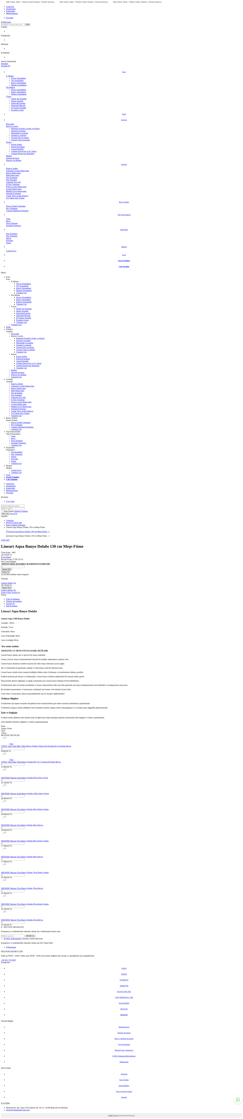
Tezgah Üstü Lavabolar (20, 140)
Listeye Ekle (6, 592)
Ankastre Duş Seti (13, 182)
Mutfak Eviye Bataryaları (16, 191)
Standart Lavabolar (18, 135)
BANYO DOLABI (14, 523)
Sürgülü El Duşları (13, 193)
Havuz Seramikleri (18, 90)
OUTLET (124, 1015)
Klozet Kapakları (18, 147)
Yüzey (8, 96)
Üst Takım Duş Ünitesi (15, 198)
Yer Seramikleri (17, 80)
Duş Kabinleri (11, 234)
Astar (8, 219)
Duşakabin (124, 230)
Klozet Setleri (16, 144)
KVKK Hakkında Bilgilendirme (124, 1056)
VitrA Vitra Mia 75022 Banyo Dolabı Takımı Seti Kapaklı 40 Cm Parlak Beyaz (39, 746)
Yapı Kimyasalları (124, 215)
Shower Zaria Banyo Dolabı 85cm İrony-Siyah (29, 778)
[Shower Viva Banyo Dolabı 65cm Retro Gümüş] (5, 902)
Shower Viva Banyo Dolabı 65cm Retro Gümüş (29, 904)
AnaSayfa (10, 7)
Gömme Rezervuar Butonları (22, 154)
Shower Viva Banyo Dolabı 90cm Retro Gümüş (29, 809)
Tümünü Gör (21, 293)
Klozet (8, 142)
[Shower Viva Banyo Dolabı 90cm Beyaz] (5, 823)
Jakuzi (8, 238)
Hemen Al (5, 572)
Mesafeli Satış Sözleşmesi (124, 1050)
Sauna (8, 243)
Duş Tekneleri (11, 236)
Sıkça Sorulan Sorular (124, 1091)
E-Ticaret (115, 1115)
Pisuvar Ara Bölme (13, 160)
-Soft (110, 1115)
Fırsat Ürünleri (124, 261)
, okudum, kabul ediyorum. (23, 939)
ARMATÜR (124, 986)
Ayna (124, 255)
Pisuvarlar (10, 124)
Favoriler (9, 18)
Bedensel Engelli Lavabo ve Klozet (25, 129)
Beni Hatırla (9, 511)
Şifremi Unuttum (21, 511)
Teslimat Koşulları (124, 1033)
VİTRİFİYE (124, 980)
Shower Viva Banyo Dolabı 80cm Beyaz (26, 857)
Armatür (124, 164)
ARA (27, 25)
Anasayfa (10, 520)
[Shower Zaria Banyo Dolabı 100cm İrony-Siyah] (5, 791)
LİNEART (5, 540)
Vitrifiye (124, 120)
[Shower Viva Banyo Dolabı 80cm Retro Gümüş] (5, 839)
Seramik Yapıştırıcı (13, 226)
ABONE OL (30, 936)
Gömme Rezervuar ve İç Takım (23, 151)
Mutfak (124, 247)
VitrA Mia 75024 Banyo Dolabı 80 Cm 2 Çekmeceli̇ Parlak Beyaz (34, 762)
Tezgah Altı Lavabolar (20, 138)
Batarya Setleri (12, 168)
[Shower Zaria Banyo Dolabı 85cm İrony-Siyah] (5, 775)
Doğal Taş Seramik (18, 99)
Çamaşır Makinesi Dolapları (17, 211)
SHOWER (5, 778)
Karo (124, 72)
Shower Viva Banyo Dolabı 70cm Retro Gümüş (29, 872)
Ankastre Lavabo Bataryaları (17, 171)
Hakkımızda (124, 1062)
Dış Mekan (10, 87)
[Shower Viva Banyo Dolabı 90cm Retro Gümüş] (5, 807)
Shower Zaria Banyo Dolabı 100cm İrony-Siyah (29, 793)
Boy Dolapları (11, 208)
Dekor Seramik (17, 101)
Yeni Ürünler (124, 1080)
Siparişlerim (11, 9)
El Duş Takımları (13, 184)
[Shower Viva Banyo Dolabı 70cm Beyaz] (5, 886)
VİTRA (4, 746)
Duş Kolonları (11, 178)
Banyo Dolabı (124, 202)
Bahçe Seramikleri (18, 92)
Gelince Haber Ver (8, 583)
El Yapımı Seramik (18, 108)
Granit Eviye (11, 251)
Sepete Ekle (6, 569)
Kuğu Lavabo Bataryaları (16, 187)
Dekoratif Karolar (18, 103)
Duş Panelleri (11, 180)
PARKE (124, 974)
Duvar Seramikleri (18, 78)
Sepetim (124, 1097)
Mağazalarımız (12, 13)
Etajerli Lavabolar (18, 131)
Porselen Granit (17, 110)
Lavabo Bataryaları (13, 189)
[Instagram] (11, 947)
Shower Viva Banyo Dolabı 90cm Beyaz (26, 825)
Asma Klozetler (17, 149)
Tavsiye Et (16, 592)
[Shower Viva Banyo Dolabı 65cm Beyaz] (5, 918)
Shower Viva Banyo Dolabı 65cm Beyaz (26, 920)
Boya (8, 221)
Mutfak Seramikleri (19, 85)
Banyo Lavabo (12, 126)
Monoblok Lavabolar (19, 133)
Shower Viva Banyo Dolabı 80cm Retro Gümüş (29, 841)
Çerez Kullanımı (124, 1044)
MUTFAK (124, 1009)
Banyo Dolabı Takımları (15, 206)
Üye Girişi (10, 501)
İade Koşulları (11, 606)
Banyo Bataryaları (13, 173)
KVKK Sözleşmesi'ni (12, 939)
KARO (124, 968)
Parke (124, 114)
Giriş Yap (5, 514)
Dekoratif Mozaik (18, 106)
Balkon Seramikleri (19, 94)
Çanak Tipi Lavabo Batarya (17, 196)
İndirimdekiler (124, 1086)
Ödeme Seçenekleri (14, 601)
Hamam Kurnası (12, 158)
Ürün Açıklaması (13, 599)
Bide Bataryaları (12, 175)
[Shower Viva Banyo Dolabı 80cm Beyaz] (5, 854)
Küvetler (9, 240)
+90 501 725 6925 (8, 960)
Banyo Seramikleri (18, 83)
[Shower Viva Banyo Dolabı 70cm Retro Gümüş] (5, 870)
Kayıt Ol (13, 514)
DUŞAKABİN (124, 1003)
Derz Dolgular (12, 223)
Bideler (9, 156)
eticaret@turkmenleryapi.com (18, 1110)
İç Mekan (10, 76)
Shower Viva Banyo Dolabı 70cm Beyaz (26, 888)
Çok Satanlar (124, 267)
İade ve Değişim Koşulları (124, 1039)
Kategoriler (10, 11)
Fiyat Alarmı (6, 557)
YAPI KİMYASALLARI (124, 997)
